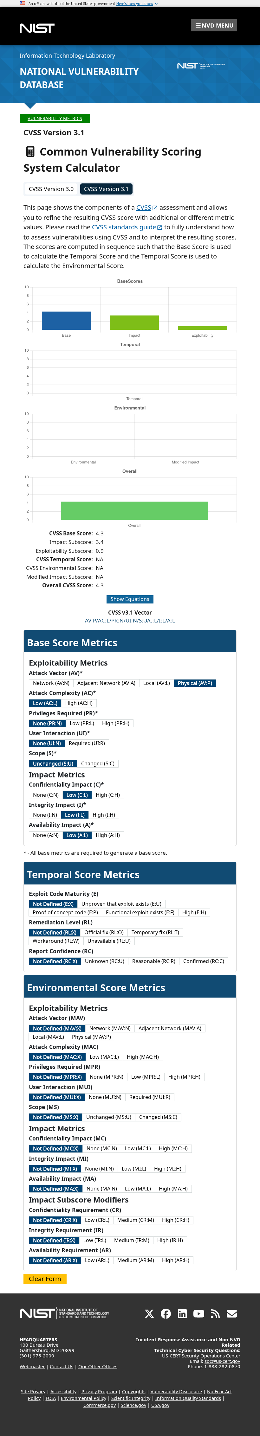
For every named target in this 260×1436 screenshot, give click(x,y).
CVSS (143, 207)
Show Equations (130, 599)
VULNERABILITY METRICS (55, 118)
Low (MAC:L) (104, 1056)
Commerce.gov (99, 1405)
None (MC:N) (102, 1148)
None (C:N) (46, 794)
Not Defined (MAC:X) (57, 1056)
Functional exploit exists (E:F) (140, 912)
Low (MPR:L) (145, 1076)
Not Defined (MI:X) (55, 1168)
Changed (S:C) (97, 763)
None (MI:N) (99, 1168)
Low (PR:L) (82, 723)
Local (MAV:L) (48, 1036)
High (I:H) (104, 814)
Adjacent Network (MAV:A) (170, 1028)
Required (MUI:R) (149, 1097)
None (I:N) (45, 814)
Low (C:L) (77, 794)
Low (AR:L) (97, 1260)
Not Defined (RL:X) (54, 932)
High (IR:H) (170, 1240)
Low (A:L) (77, 835)
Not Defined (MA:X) (56, 1188)
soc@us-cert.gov (222, 1361)
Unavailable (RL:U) (109, 940)
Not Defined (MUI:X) (57, 1097)
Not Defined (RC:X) (55, 961)
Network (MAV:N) (110, 1028)
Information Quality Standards (188, 1398)
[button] (214, 25)
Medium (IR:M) (131, 1240)
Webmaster (32, 1366)
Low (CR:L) (97, 1219)
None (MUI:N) (105, 1097)
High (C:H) (108, 794)
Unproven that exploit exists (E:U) (121, 903)
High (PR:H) (115, 723)
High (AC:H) (79, 702)
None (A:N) (46, 835)
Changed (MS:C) (158, 1117)
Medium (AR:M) (135, 1260)
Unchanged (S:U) (53, 763)
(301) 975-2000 (37, 1355)
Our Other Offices (97, 1366)
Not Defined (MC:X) (56, 1148)
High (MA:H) (173, 1188)
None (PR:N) (47, 723)
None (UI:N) (47, 743)
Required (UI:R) (87, 743)
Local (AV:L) (156, 683)
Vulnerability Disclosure (176, 1391)
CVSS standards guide (124, 227)
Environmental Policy (83, 1398)
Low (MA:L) (138, 1188)
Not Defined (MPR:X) (57, 1076)
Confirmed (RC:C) (203, 961)
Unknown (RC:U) (104, 961)
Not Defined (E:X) (53, 903)
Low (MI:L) (134, 1168)
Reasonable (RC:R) (153, 961)
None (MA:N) (102, 1188)
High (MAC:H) (143, 1056)
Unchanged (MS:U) (108, 1117)
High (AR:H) (175, 1260)
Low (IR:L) (94, 1240)
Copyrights (134, 1391)
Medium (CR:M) (135, 1219)
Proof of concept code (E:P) (65, 912)
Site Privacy (33, 1391)
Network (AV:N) (51, 683)
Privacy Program (99, 1391)
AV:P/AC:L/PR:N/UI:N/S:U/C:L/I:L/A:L (130, 620)
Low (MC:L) (138, 1148)
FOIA (51, 1398)
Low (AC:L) (45, 702)
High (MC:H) (173, 1148)
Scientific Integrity (130, 1398)
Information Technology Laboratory (67, 55)
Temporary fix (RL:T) (155, 932)
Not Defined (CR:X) (55, 1219)
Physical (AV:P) (195, 683)
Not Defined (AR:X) (55, 1260)
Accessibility (63, 1391)
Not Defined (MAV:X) (57, 1028)
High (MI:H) (167, 1168)
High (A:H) (108, 835)
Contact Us (61, 1366)
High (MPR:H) (184, 1076)
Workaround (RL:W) (56, 940)
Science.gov (133, 1405)
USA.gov (160, 1405)
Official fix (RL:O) (104, 932)
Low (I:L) (75, 814)
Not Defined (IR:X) (54, 1240)
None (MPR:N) (106, 1076)
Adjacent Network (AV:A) (106, 683)
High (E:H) (194, 912)
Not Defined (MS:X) (55, 1117)
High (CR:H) (175, 1219)
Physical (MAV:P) (91, 1036)
